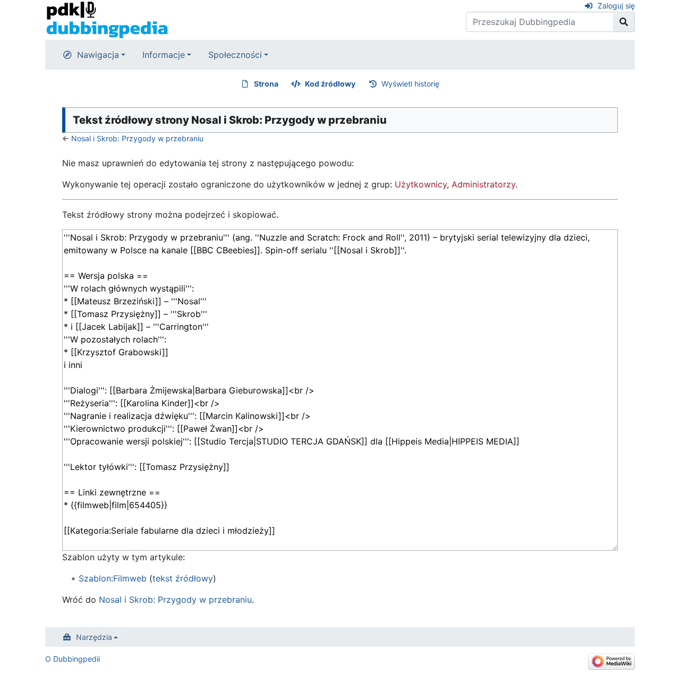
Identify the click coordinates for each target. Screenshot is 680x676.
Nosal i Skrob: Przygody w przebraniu (137, 138)
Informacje (163, 54)
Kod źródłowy (330, 83)
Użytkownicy (421, 184)
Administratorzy (483, 184)
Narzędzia (94, 636)
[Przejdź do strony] (624, 22)
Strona (266, 83)
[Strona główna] (107, 19)
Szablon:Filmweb (113, 578)
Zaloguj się (616, 5)
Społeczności (235, 54)
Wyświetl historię (410, 83)
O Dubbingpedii (72, 658)
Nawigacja (98, 54)
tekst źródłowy (182, 578)
